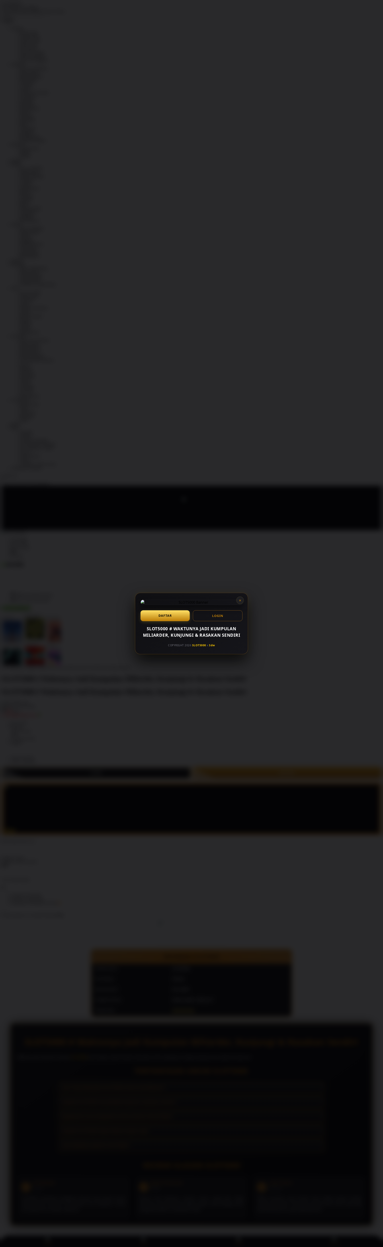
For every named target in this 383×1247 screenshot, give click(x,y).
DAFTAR (165, 615)
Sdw (212, 645)
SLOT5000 (199, 645)
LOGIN (217, 616)
